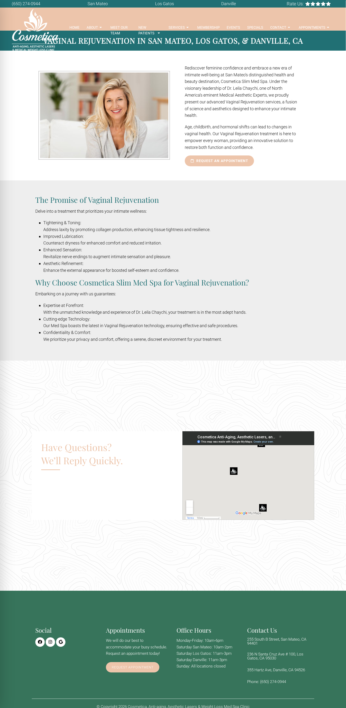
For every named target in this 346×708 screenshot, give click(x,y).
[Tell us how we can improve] (318, 4)
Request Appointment (132, 667)
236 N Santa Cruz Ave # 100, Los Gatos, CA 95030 (275, 656)
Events (233, 27)
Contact (278, 27)
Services (177, 27)
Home (74, 27)
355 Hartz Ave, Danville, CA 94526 (276, 670)
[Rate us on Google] (328, 4)
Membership (208, 27)
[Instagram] (50, 642)
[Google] (60, 642)
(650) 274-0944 (26, 3)
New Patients (146, 30)
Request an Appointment (221, 161)
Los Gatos (164, 3)
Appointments (312, 27)
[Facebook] (40, 642)
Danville (228, 3)
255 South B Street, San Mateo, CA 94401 (276, 641)
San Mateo (98, 3)
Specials (255, 27)
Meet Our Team (119, 30)
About (92, 27)
